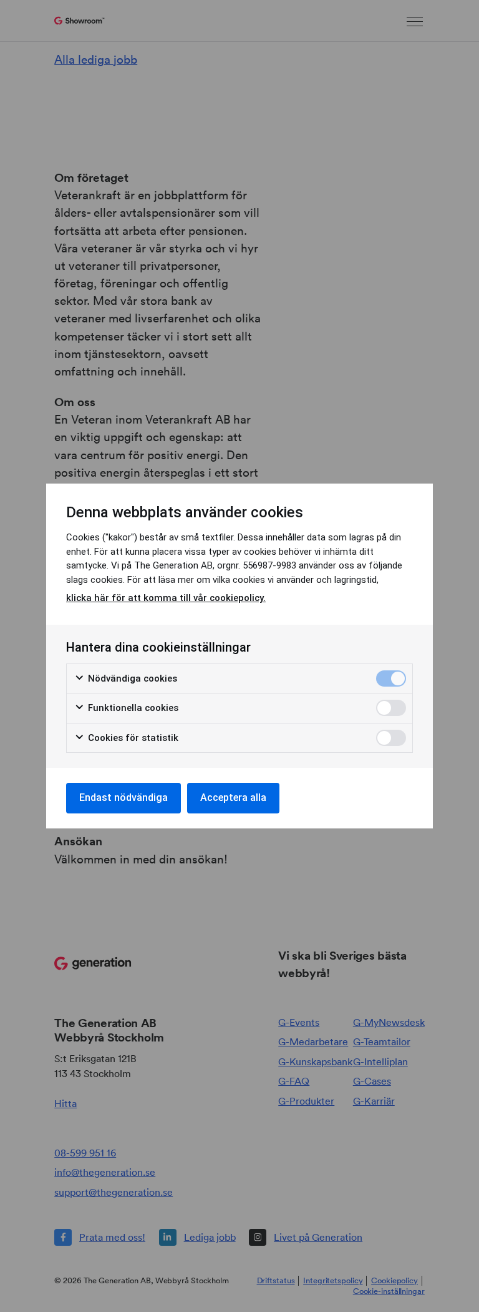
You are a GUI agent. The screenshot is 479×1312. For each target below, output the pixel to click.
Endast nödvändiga (123, 797)
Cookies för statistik (131, 737)
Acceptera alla (233, 797)
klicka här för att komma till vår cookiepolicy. (166, 598)
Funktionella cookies (131, 707)
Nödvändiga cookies (131, 678)
